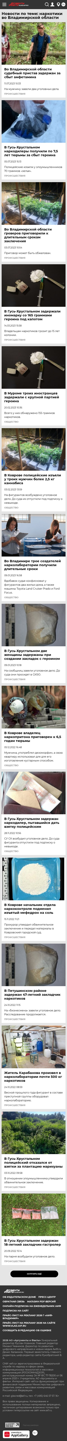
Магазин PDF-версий (41, 1301)
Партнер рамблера (30, 1425)
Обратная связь (14, 1301)
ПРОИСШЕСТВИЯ (14, 94)
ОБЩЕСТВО (11, 422)
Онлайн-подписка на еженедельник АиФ (32, 1306)
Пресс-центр (47, 1297)
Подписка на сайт (16, 1310)
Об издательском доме (19, 1297)
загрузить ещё (34, 1274)
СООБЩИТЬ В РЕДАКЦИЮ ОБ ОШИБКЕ (27, 1330)
